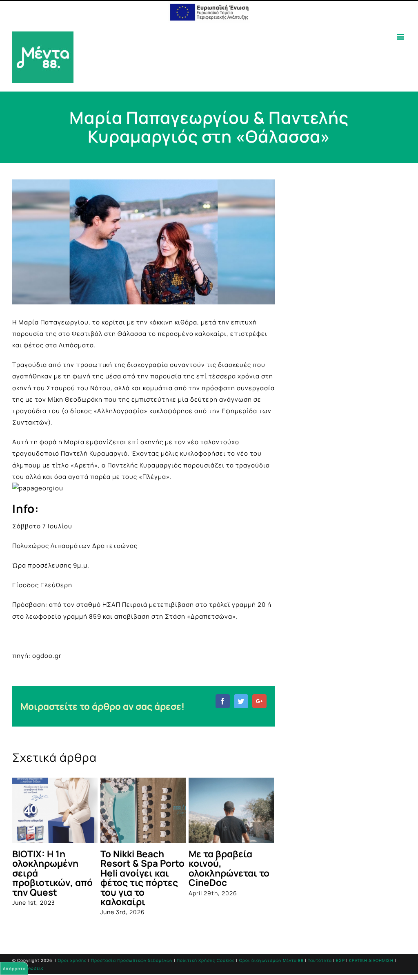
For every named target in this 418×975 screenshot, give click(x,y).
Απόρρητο (14, 968)
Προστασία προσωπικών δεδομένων (132, 963)
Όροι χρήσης (72, 963)
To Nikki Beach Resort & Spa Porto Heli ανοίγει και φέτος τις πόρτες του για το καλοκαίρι (103, 878)
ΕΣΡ (340, 963)
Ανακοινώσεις (28, 971)
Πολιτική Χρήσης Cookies (206, 963)
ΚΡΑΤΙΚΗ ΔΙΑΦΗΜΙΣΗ (371, 963)
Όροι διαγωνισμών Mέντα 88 (271, 963)
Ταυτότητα (320, 963)
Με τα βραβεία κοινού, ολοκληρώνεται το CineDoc (189, 868)
